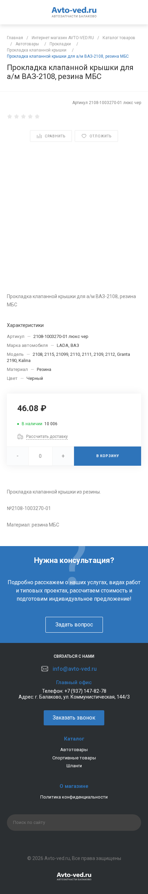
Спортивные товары (74, 757)
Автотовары (74, 749)
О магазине (74, 786)
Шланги (74, 765)
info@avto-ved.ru (75, 669)
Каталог (74, 739)
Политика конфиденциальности (74, 797)
